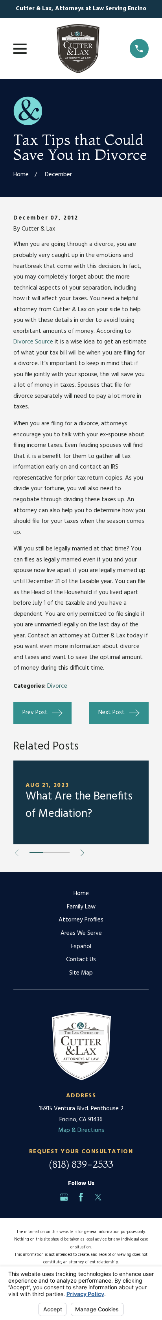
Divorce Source (33, 342)
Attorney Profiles (81, 920)
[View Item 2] (49, 852)
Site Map (81, 973)
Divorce (57, 686)
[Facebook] (81, 1197)
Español (81, 946)
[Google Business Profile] (64, 1197)
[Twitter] (98, 1197)
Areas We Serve (81, 933)
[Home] (78, 48)
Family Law (81, 907)
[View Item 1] (36, 852)
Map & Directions (81, 1130)
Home (81, 893)
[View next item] (82, 852)
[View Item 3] (63, 852)
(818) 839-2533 (81, 1164)
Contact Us (81, 959)
